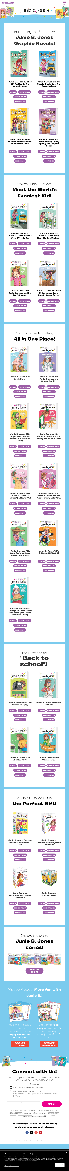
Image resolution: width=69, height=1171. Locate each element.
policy (45, 1115)
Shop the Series (34, 970)
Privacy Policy (8, 1160)
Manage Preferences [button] (11, 1166)
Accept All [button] (59, 1165)
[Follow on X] (31, 1132)
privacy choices (33, 1160)
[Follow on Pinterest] (40, 1132)
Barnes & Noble (24, 92)
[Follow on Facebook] (27, 1132)
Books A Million (20, 97)
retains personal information (25, 1115)
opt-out (53, 1115)
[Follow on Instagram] (36, 1132)
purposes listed (27, 1113)
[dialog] (34, 1161)
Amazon (13, 92)
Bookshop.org (20, 101)
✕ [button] (66, 1153)
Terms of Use (18, 1112)
